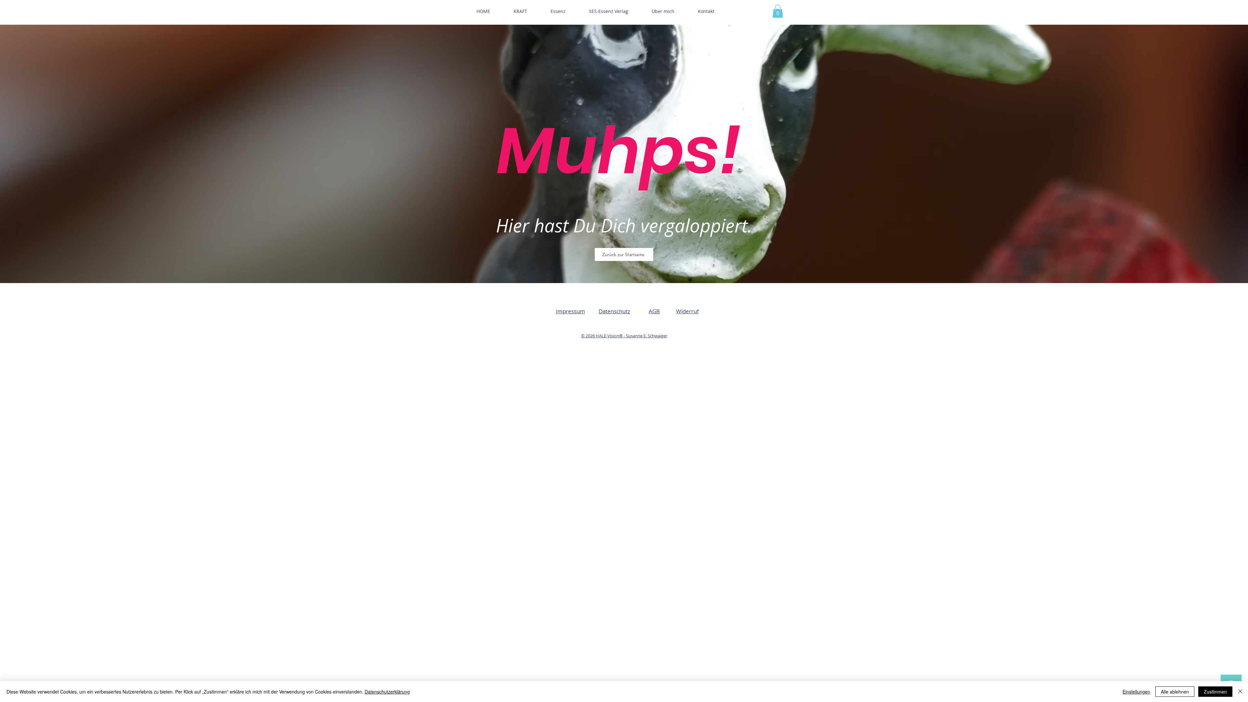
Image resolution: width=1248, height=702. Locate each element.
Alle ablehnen (1175, 691)
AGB (654, 311)
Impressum (570, 311)
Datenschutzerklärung (387, 691)
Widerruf (687, 311)
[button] (777, 11)
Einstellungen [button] (1136, 691)
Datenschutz (614, 311)
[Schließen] (1240, 691)
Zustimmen (1215, 691)
